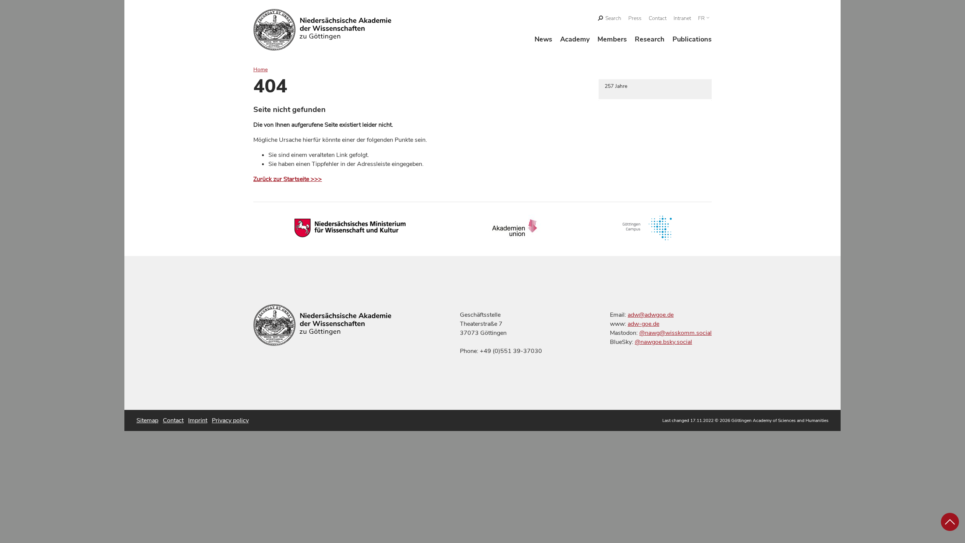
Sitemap (147, 420)
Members (612, 39)
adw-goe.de (643, 324)
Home (260, 69)
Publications (692, 39)
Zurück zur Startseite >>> (287, 179)
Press (635, 18)
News (543, 39)
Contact (657, 18)
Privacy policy (230, 420)
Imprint (197, 420)
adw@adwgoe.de (651, 315)
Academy (575, 39)
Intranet (682, 18)
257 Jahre (616, 86)
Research (650, 39)
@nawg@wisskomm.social (675, 333)
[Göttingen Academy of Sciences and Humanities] (322, 30)
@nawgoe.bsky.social (663, 342)
